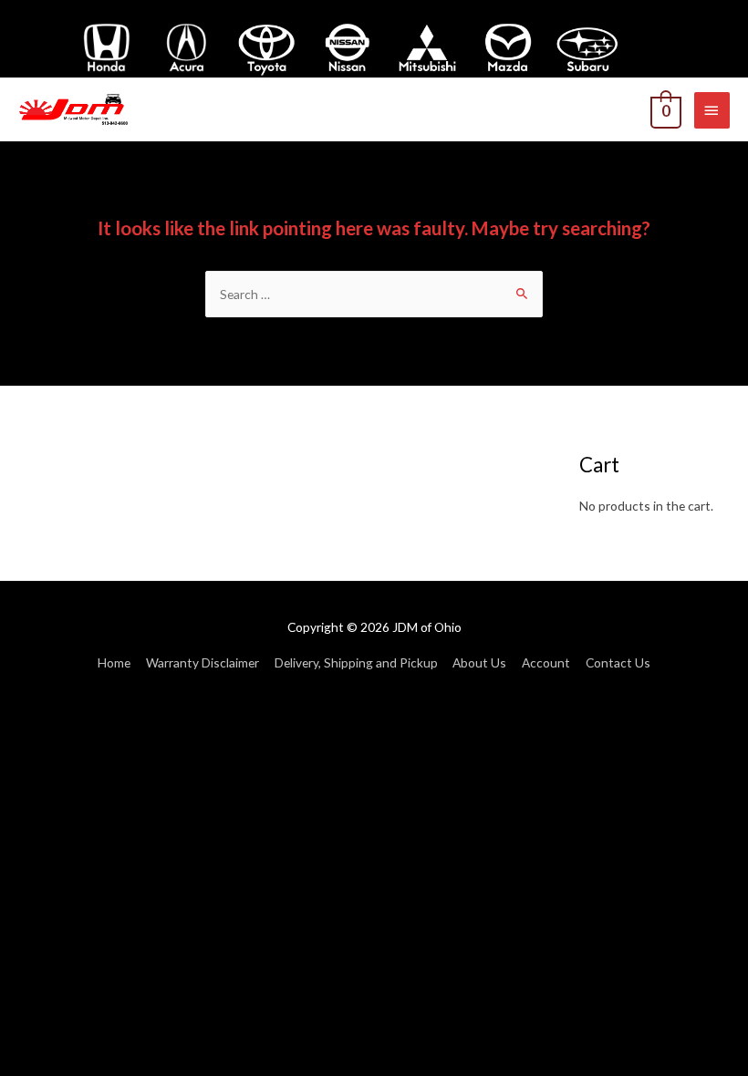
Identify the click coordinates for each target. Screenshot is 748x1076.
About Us (479, 662)
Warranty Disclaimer (202, 662)
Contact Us (618, 662)
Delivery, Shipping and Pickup (356, 662)
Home (114, 662)
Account (546, 662)
